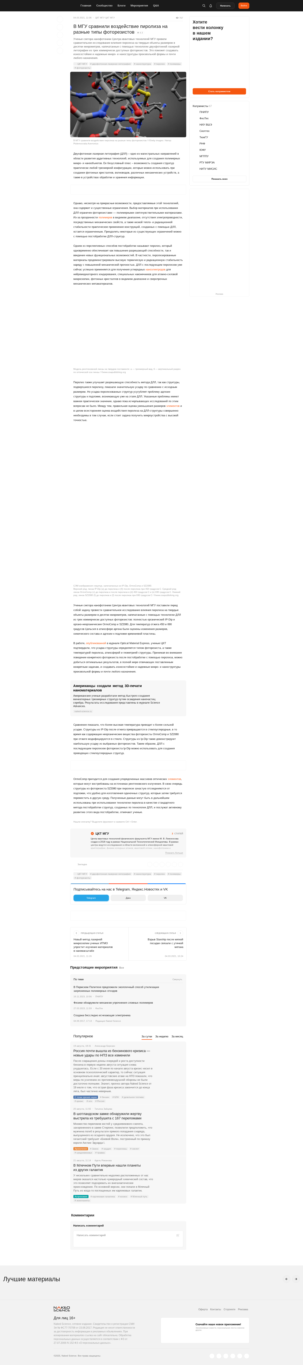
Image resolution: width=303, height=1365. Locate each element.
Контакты (215, 1309)
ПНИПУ (99, 996)
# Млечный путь (139, 1196)
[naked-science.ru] (246, 1356)
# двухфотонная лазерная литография (110, 64)
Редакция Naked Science (108, 1021)
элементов (173, 405)
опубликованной (96, 643)
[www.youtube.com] (226, 1356)
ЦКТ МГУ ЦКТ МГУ (105, 17)
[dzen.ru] (232, 1356)
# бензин (104, 1097)
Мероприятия (139, 5)
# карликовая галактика (103, 1196)
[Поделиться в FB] (60, 27)
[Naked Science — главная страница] (66, 5)
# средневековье (83, 1152)
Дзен (128, 898)
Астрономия (81, 1196)
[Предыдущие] (286, 1279)
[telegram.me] (239, 1356)
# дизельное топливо (133, 1097)
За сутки (147, 1036)
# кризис (79, 1101)
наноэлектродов (155, 269)
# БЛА (116, 1097)
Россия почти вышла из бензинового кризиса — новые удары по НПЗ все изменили (111, 1053)
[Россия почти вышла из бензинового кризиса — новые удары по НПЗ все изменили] (169, 1062)
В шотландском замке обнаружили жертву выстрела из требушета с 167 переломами (107, 1116)
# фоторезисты (82, 68)
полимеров (105, 217)
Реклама (243, 1309)
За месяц (177, 1036)
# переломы (120, 1148)
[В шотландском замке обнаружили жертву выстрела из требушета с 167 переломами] (169, 1125)
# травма (100, 1152)
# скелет (134, 1148)
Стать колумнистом (219, 91)
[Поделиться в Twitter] (60, 35)
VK (165, 898)
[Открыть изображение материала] (128, 104)
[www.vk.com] (219, 1356)
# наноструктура (142, 64)
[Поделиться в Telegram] (60, 43)
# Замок (94, 1148)
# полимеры (174, 64)
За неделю (161, 1036)
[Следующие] (296, 1279)
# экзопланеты (82, 1200)
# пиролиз (159, 64)
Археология (81, 1148)
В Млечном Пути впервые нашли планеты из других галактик (107, 1167)
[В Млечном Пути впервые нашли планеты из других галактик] (169, 1177)
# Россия (99, 1101)
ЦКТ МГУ (82, 64)
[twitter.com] (212, 1356)
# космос (122, 1196)
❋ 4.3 (140, 32)
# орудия (106, 1148)
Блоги (121, 5)
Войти (244, 5)
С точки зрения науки (86, 1097)
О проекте (229, 1309)
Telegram (91, 898)
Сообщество (104, 5)
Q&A (156, 5)
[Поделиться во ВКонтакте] (60, 51)
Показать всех (219, 179)
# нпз (89, 1101)
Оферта (203, 1309)
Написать (225, 5)
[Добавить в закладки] (60, 19)
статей (177, 833)
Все (121, 967)
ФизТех (99, 1008)
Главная (85, 5)
